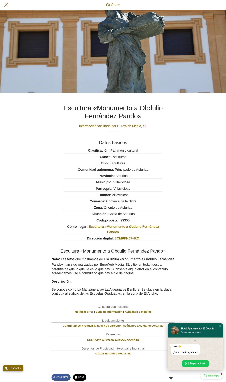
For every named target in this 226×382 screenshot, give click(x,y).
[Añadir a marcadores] (170, 377)
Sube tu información (109, 311)
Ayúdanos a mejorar (138, 311)
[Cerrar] (6, 5)
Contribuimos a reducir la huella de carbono (92, 325)
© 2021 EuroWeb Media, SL (113, 353)
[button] (220, 326)
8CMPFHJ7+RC (127, 238)
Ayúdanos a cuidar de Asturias (143, 325)
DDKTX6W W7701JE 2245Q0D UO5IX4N (113, 339)
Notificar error (84, 311)
